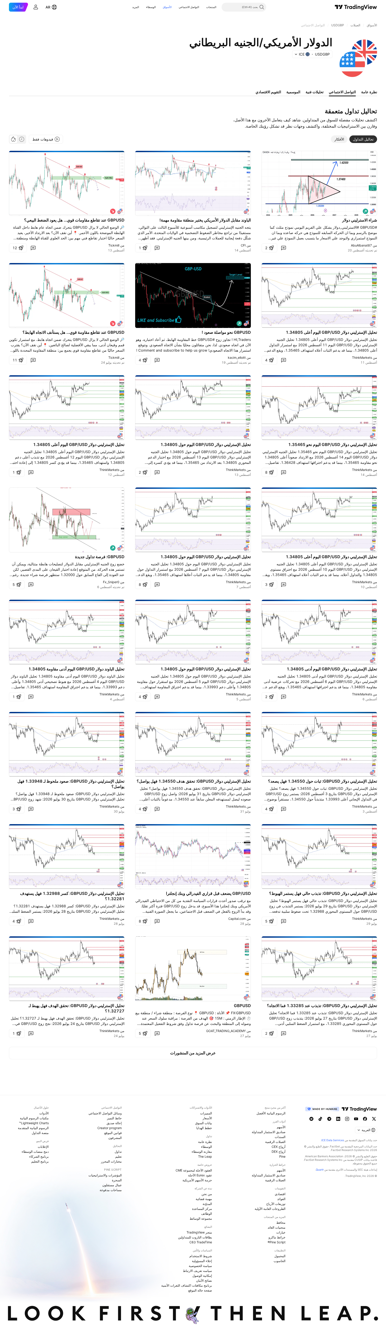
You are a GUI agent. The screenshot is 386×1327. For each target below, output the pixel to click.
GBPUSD (242, 1005)
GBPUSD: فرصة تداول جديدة (99, 556)
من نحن (206, 1194)
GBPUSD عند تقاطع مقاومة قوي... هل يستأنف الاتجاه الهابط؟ (73, 332)
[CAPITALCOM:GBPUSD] (246, 884)
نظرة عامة (205, 1142)
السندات (280, 1137)
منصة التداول (40, 1133)
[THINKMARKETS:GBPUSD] (372, 323)
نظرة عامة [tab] (369, 92)
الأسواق (167, 7)
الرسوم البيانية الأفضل (270, 1113)
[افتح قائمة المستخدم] (35, 7)
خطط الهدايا (204, 1128)
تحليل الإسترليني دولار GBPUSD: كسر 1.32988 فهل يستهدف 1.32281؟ (72, 896)
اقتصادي (280, 1194)
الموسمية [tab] (293, 92)
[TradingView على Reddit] (311, 1119)
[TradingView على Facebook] (365, 1119)
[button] (203, 7)
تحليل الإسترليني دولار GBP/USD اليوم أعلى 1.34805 (331, 332)
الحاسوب (279, 1261)
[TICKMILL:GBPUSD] (120, 211)
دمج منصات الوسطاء (35, 1151)
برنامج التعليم (40, 1161)
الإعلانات (43, 1147)
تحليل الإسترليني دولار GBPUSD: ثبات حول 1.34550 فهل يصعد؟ (322, 781)
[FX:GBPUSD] (246, 323)
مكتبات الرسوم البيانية (34, 1118)
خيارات (280, 1232)
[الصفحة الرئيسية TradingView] (356, 7)
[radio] (21, 139)
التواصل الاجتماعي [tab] (342, 92)
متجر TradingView (199, 1232)
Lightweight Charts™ (34, 1123)
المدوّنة (207, 1204)
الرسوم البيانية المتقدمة (33, 1128)
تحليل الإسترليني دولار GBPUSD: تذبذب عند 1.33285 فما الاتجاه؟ (322, 1005)
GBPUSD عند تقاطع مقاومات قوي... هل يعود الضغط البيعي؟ (74, 220)
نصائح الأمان (204, 1280)
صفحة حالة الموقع (200, 1290)
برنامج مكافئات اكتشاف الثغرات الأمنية (186, 1285)
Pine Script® (276, 1242)
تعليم (118, 1156)
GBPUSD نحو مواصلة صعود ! (226, 332)
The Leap (205, 1156)
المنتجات (211, 7)
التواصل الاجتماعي (189, 7)
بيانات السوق (203, 1123)
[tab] (363, 139)
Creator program (109, 1128)
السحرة (117, 1180)
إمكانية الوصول (202, 1275)
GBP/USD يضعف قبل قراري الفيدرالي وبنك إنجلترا (208, 893)
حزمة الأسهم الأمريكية (197, 1180)
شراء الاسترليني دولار (359, 220)
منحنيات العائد (276, 1227)
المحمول (279, 1256)
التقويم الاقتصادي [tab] (268, 92)
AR (48, 7)
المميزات (206, 1113)
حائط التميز (114, 1118)
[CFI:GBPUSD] (246, 211)
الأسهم (281, 1127)
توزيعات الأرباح (275, 1204)
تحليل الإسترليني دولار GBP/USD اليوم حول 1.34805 (205, 444)
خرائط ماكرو (277, 1237)
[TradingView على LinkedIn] (338, 1119)
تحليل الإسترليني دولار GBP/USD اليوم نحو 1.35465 (332, 444)
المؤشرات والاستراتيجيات (105, 1175)
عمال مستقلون (112, 1185)
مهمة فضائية (204, 1199)
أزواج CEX (278, 1147)
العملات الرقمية (275, 1142)
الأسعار (207, 1118)
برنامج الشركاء (39, 1156)
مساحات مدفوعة (111, 1190)
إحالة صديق (114, 1123)
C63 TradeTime (200, 1242)
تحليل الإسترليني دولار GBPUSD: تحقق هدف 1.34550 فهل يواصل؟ (194, 781)
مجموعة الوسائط (201, 1218)
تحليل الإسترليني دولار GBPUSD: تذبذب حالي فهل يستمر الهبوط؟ (323, 893)
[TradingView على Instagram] (347, 1119)
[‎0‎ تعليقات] (283, 247)
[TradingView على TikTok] (320, 1119)
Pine (282, 1156)
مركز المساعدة (202, 1209)
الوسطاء (151, 7)
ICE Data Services (332, 1140)
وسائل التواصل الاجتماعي (105, 1113)
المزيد (135, 7)
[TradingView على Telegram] (329, 1119)
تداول (118, 1151)
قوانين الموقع (113, 1133)
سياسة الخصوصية (200, 1266)
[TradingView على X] (374, 1119)
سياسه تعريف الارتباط (197, 1271)
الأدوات (44, 1113)
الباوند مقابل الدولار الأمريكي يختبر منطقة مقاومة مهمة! (205, 220)
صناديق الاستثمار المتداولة (268, 1132)
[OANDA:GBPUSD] (372, 211)
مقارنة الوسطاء (202, 1151)
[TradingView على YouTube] (356, 1119)
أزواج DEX (278, 1151)
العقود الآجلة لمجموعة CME (194, 1170)
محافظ (280, 1222)
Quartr (320, 1169)
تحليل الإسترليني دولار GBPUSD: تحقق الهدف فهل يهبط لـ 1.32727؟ (76, 1008)
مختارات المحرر (111, 1161)
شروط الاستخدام (200, 1256)
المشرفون (115, 1138)
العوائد (281, 1199)
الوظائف (206, 1213)
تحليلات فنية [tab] (314, 92)
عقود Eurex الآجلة (200, 1175)
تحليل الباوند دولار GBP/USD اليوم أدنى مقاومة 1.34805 (76, 669)
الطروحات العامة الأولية (270, 1209)
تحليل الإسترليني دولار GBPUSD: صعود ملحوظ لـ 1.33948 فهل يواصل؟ (70, 784)
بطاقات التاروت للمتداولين (195, 1237)
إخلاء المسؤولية (202, 1261)
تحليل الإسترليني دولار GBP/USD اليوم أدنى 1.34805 (332, 669)
